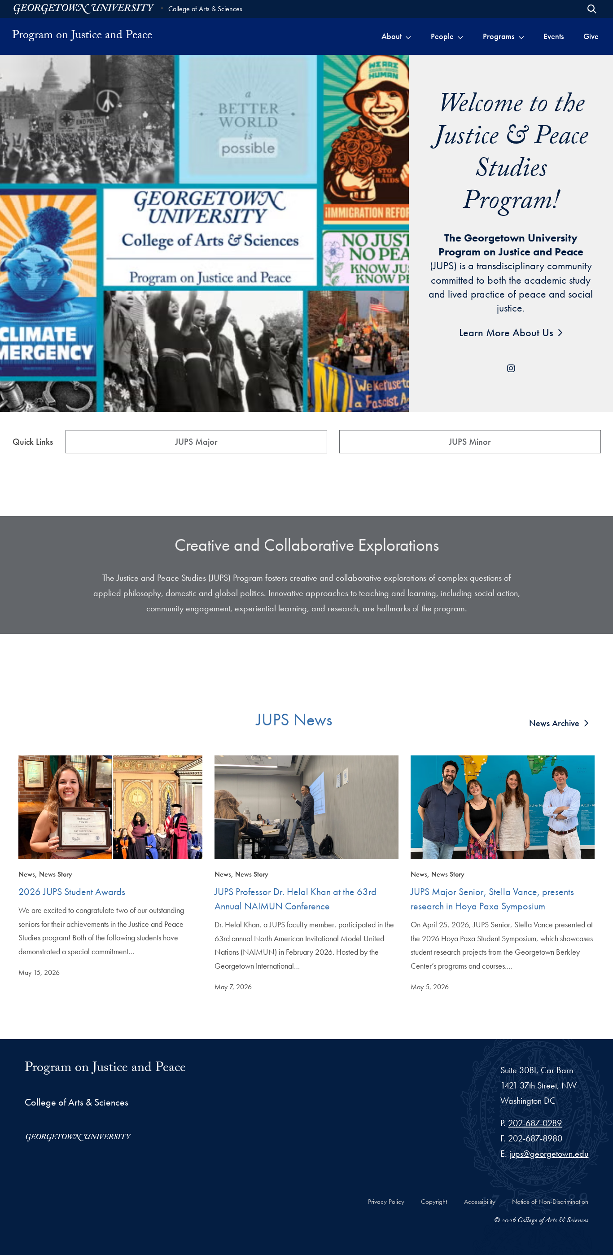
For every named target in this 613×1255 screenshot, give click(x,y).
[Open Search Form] (592, 9)
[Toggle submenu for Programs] (521, 36)
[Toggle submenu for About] (408, 36)
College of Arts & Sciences (205, 8)
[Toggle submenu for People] (460, 36)
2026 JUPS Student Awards (71, 891)
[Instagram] (510, 368)
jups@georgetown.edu (548, 1153)
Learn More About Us (506, 332)
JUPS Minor (470, 442)
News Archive (554, 723)
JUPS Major (196, 442)
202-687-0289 (535, 1123)
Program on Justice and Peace (105, 1069)
